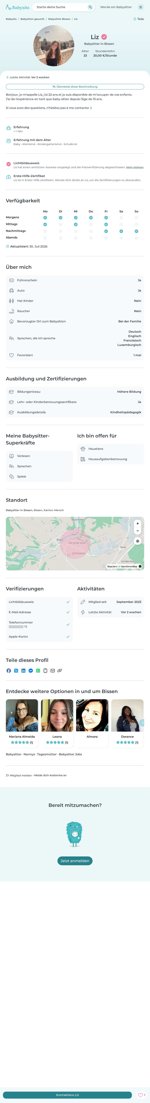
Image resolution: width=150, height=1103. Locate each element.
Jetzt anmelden (75, 861)
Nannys (29, 754)
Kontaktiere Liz (67, 1095)
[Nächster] (143, 722)
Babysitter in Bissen (99, 44)
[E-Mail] (53, 670)
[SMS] (45, 670)
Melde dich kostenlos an (50, 775)
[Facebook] (9, 670)
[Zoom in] (137, 523)
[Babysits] (17, 7)
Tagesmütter (47, 754)
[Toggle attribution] (140, 566)
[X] (16, 670)
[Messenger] (31, 670)
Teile (140, 19)
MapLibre (112, 566)
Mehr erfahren (135, 167)
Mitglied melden (20, 775)
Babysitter (13, 754)
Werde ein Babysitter (116, 7)
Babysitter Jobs (70, 754)
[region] (75, 543)
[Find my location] (137, 541)
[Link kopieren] (59, 670)
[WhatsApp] (38, 670)
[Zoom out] (137, 530)
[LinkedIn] (23, 670)
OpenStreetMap (129, 566)
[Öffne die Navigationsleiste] (140, 7)
